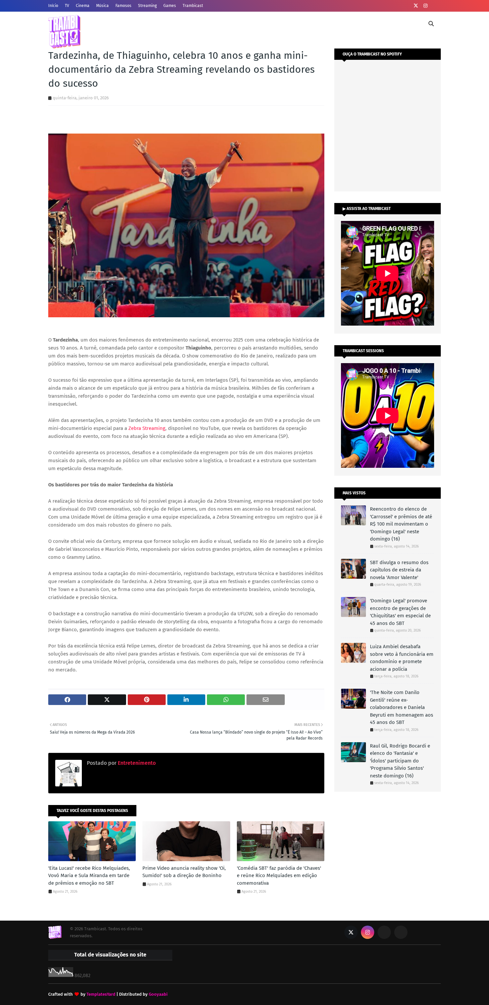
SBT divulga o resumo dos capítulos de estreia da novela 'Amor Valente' (399, 569)
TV (67, 5)
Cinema (82, 5)
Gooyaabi (158, 994)
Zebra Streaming (146, 428)
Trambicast (193, 5)
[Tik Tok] (401, 932)
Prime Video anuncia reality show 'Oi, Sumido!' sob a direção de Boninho (184, 872)
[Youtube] (384, 932)
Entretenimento (136, 763)
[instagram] (425, 6)
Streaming (147, 5)
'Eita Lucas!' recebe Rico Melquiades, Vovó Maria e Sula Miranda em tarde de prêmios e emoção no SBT (89, 875)
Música (102, 5)
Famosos (123, 5)
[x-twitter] (416, 6)
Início (53, 5)
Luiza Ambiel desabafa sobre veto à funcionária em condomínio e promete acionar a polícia (401, 658)
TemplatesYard (100, 994)
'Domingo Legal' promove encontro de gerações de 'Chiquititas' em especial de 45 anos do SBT (400, 612)
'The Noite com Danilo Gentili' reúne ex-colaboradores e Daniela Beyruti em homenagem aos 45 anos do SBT (401, 707)
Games (169, 5)
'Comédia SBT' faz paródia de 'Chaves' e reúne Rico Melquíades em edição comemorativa (279, 875)
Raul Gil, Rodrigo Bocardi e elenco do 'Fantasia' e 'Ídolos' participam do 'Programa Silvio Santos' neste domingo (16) (400, 761)
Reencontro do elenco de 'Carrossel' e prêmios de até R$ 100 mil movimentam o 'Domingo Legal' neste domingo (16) (401, 524)
